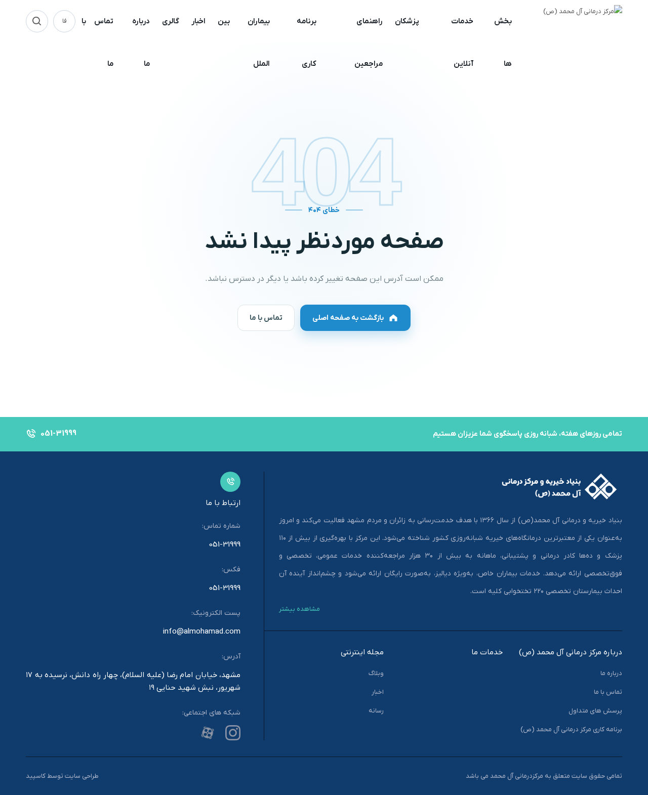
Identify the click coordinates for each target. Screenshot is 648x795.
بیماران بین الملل (244, 42)
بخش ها (503, 42)
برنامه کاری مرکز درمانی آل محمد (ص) (571, 729)
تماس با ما (97, 42)
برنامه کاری (306, 42)
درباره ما (141, 42)
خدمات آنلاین (462, 42)
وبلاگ (376, 673)
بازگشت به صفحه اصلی (348, 318)
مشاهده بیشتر (299, 609)
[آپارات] (207, 732)
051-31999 (224, 544)
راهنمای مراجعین (368, 42)
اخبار (198, 21)
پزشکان (407, 21)
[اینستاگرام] (232, 732)
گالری (170, 21)
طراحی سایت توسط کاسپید (62, 776)
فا (64, 21)
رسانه (376, 710)
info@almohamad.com (201, 631)
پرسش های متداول (595, 710)
